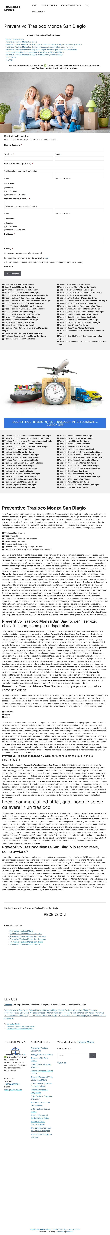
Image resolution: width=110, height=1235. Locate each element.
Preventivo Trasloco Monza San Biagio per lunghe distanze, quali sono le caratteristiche (41, 50)
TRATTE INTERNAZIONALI (71, 5)
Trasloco (8, 1005)
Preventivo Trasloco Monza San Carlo (26, 934)
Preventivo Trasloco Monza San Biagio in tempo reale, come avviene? (33, 55)
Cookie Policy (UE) (60, 1229)
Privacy (8, 249)
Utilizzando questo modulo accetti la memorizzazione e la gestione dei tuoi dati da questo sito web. (44, 262)
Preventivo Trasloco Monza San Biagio (21, 42)
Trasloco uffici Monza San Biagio (72, 1016)
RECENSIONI (10, 57)
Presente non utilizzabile (15, 194)
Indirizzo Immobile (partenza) (18, 163)
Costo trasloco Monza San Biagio (43, 1016)
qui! (47, 258)
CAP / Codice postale (63, 178)
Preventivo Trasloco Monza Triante (25, 944)
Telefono (9, 154)
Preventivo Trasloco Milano (21, 931)
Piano (6, 178)
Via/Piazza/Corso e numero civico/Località (20, 171)
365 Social (61, 1232)
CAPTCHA (9, 266)
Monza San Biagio (13, 1024)
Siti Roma (69, 1232)
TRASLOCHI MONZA (12, 8)
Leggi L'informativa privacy (40, 1229)
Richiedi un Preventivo (14, 39)
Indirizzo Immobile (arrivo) (17, 199)
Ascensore (9, 183)
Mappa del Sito (74, 1229)
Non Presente (11, 191)
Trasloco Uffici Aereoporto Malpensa (20, 1029)
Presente (9, 188)
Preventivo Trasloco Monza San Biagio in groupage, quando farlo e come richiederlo (40, 47)
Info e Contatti (37, 12)
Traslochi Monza (85, 1042)
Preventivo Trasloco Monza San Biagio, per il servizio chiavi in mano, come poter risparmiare (43, 44)
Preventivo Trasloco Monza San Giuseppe (28, 939)
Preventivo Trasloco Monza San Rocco (26, 942)
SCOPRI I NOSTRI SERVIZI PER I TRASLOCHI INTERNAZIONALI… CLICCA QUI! (55, 423)
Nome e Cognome (13, 145)
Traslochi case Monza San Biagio (43, 1010)
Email (58, 154)
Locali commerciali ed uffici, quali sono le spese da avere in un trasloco (34, 52)
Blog (87, 5)
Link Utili (9, 60)
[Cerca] (92, 1055)
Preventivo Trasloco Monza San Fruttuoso (28, 936)
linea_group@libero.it (13, 1090)
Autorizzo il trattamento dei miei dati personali (24, 253)
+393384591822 (12, 1084)
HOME (34, 5)
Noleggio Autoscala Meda (42, 1054)
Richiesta (9, 234)
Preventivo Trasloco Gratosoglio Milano (21, 1026)
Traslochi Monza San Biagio (16, 1010)
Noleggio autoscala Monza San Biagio (46, 1013)
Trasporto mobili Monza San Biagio (79, 1013)
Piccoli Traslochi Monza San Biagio (73, 1010)
